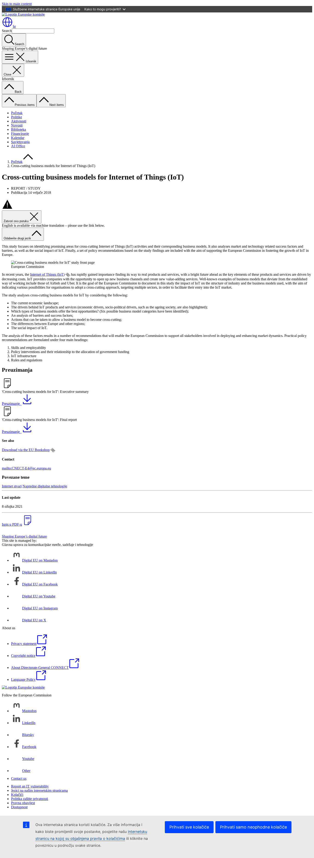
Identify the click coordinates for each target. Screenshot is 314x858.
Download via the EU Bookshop (26, 450)
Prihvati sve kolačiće (189, 827)
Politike (16, 117)
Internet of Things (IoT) (47, 274)
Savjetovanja (20, 142)
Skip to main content (17, 4)
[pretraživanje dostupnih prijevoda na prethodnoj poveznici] (68, 274)
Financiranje (20, 134)
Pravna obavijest (23, 803)
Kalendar (17, 138)
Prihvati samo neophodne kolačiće (253, 827)
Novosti (17, 125)
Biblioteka (18, 129)
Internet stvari (12, 486)
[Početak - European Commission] (23, 14)
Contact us (18, 778)
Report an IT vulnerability (30, 786)
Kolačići (17, 795)
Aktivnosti (18, 121)
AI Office (18, 146)
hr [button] (14, 26)
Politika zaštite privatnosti (29, 799)
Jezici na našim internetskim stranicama (39, 790)
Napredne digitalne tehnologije (45, 486)
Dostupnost (19, 807)
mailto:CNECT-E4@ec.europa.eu (26, 468)
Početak (17, 113)
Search (7, 31)
